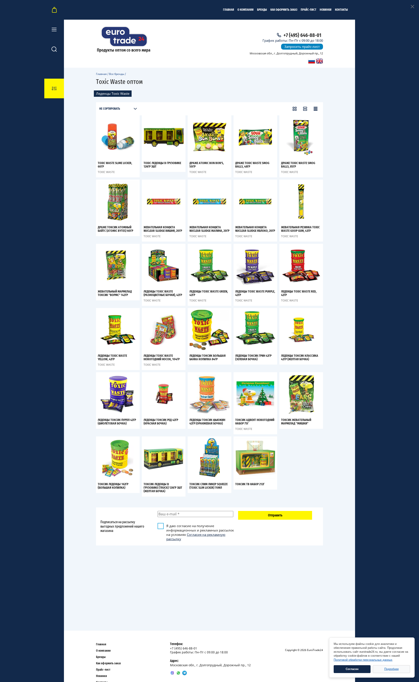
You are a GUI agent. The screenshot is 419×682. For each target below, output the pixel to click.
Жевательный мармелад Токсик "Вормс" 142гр (115, 293)
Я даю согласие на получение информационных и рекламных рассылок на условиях (200, 532)
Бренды (262, 9)
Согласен (352, 669)
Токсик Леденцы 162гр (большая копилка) (113, 486)
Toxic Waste (106, 172)
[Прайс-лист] (315, 109)
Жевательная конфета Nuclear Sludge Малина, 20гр (209, 229)
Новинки (325, 9)
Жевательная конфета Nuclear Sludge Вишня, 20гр (163, 229)
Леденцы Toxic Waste (112, 93)
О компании (245, 9)
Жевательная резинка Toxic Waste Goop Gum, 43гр (300, 229)
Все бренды (116, 74)
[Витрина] (295, 109)
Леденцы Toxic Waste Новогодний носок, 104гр (162, 357)
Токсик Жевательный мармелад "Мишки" (296, 421)
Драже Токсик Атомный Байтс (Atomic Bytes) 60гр (115, 229)
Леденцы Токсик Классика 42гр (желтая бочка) (299, 357)
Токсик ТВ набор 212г (249, 484)
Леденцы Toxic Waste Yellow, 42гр (112, 357)
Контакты (341, 9)
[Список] (305, 109)
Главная (228, 9)
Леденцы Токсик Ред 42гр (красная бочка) (161, 421)
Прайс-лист (308, 9)
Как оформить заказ (283, 9)
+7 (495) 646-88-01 (302, 35)
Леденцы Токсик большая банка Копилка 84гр (207, 357)
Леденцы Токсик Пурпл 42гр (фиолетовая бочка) (117, 421)
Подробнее (391, 669)
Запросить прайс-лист (302, 46)
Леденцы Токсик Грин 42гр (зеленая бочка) (253, 357)
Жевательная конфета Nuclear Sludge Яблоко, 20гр (255, 229)
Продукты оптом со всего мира (123, 50)
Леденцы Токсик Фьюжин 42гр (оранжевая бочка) (207, 421)
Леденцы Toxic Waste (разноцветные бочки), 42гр (163, 293)
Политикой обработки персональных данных (363, 659)
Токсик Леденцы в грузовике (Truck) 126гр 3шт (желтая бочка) (163, 488)
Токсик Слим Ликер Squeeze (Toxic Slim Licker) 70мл (208, 486)
